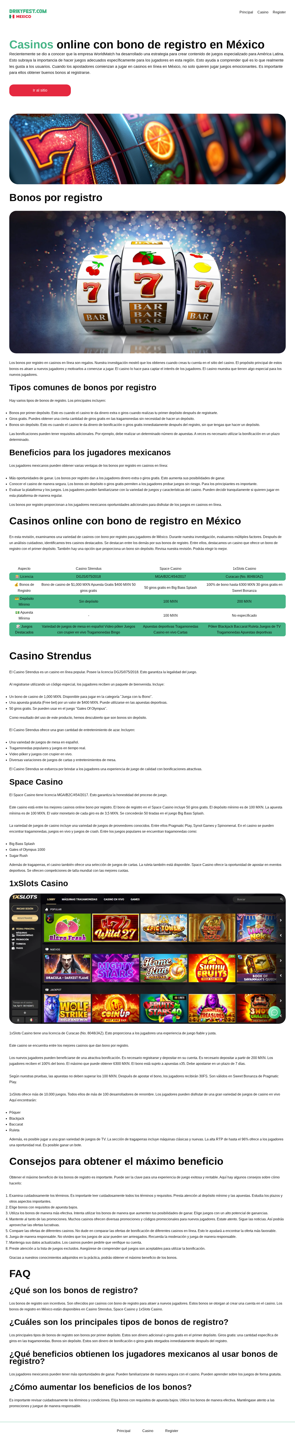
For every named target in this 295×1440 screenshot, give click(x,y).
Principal (246, 12)
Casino (262, 12)
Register (279, 12)
